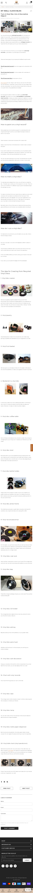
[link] (9, 891)
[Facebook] (1, 781)
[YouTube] (15, 866)
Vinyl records (4, 82)
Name (2, 801)
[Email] (7, 781)
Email (2, 807)
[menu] (2, 3)
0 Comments (16, 18)
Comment (3, 813)
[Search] (6, 3)
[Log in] (27, 3)
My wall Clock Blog (9, 6)
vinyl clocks (10, 750)
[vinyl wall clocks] (16, 762)
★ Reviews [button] (31, 447)
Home (3, 6)
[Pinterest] (4, 781)
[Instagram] (7, 866)
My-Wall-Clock (13, 877)
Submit (27, 860)
